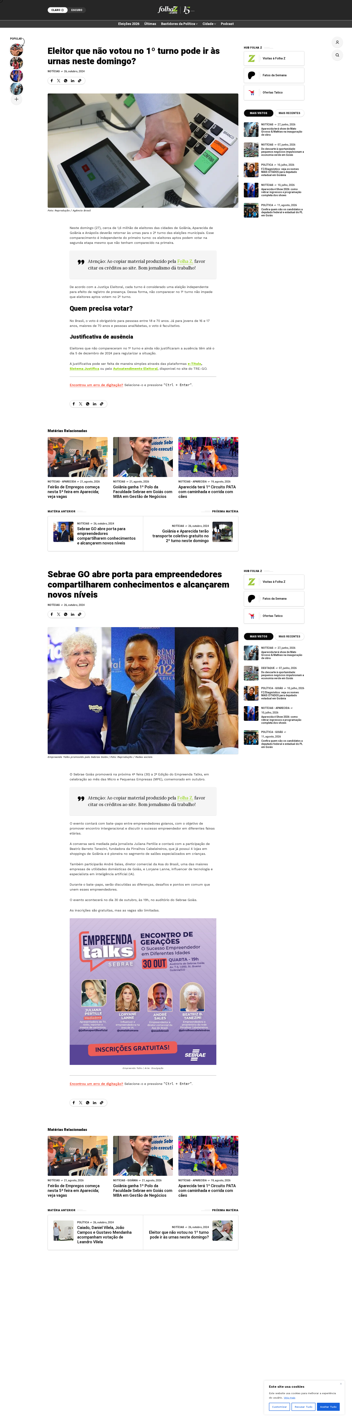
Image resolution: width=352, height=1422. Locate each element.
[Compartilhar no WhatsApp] (65, 80)
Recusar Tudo (303, 1406)
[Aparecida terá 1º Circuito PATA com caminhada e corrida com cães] (208, 457)
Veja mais (289, 1397)
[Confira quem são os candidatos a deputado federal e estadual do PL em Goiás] (251, 210)
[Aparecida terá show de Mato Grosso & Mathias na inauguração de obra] (251, 129)
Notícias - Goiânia (125, 1180)
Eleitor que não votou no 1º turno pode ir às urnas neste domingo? (179, 1235)
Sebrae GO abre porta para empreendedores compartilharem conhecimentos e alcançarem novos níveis (106, 536)
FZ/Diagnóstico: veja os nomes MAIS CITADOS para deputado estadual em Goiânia (280, 172)
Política (267, 165)
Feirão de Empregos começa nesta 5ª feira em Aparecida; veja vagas (74, 492)
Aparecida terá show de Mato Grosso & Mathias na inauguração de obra (281, 132)
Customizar (279, 1406)
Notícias (54, 71)
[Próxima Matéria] (222, 532)
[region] (304, 1398)
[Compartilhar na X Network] (58, 80)
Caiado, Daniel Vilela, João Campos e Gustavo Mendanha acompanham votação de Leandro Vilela (104, 1235)
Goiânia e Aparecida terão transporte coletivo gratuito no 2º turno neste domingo (180, 536)
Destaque (268, 668)
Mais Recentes (289, 113)
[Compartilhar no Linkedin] (72, 80)
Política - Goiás (272, 688)
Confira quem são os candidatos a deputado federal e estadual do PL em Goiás (282, 213)
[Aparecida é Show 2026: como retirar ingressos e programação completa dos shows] (251, 713)
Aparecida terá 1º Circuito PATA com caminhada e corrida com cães (207, 492)
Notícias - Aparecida (62, 482)
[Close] (341, 1383)
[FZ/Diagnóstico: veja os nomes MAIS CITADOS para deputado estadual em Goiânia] (251, 693)
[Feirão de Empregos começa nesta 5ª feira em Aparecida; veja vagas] (78, 457)
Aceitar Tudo (328, 1406)
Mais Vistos (258, 113)
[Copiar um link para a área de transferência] (79, 80)
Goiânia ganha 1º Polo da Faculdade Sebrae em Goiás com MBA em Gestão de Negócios (142, 492)
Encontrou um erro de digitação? (96, 385)
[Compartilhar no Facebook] (51, 80)
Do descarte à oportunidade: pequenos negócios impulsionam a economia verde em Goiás (282, 152)
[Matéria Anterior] (63, 532)
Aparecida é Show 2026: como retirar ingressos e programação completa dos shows (281, 192)
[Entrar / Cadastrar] (337, 42)
